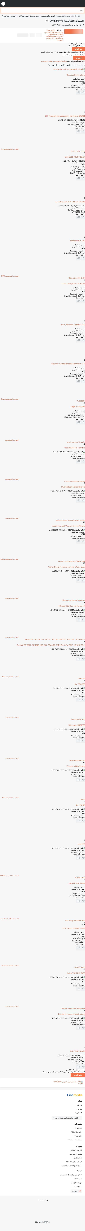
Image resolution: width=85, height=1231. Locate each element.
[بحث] (3, 10)
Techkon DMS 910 (77, 241)
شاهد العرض (78, 1075)
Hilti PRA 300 (79, 684)
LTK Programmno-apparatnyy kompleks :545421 (65, 116)
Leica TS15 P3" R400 (76, 973)
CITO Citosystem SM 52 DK (73, 284)
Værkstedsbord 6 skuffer (74, 448)
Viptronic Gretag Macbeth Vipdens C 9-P (68, 364)
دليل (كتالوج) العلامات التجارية (71, 1166)
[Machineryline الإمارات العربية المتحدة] (69, 3)
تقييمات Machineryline (74, 1162)
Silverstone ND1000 (77, 725)
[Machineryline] (2, 16)
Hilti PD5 (81, 844)
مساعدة (79, 1109)
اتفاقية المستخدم (47, 61)
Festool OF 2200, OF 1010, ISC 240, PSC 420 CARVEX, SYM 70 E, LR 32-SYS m (51, 645)
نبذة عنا (79, 1105)
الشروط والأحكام (76, 1150)
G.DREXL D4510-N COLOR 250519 (70, 202)
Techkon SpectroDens (76, 75)
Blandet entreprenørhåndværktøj (71, 1014)
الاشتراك (79, 58)
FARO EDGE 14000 (77, 883)
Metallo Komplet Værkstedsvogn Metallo (68, 526)
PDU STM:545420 (77, 1051)
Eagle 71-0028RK (78, 407)
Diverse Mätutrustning (76, 766)
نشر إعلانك (78, 49)
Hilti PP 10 (80, 805)
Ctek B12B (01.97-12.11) (75, 157)
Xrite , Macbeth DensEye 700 (73, 325)
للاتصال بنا (78, 1113)
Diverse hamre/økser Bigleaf (73, 487)
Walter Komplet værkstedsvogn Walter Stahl (66, 567)
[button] (3, 3)
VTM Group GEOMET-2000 (73, 928)
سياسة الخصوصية (60, 61)
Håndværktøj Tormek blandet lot (72, 606)
